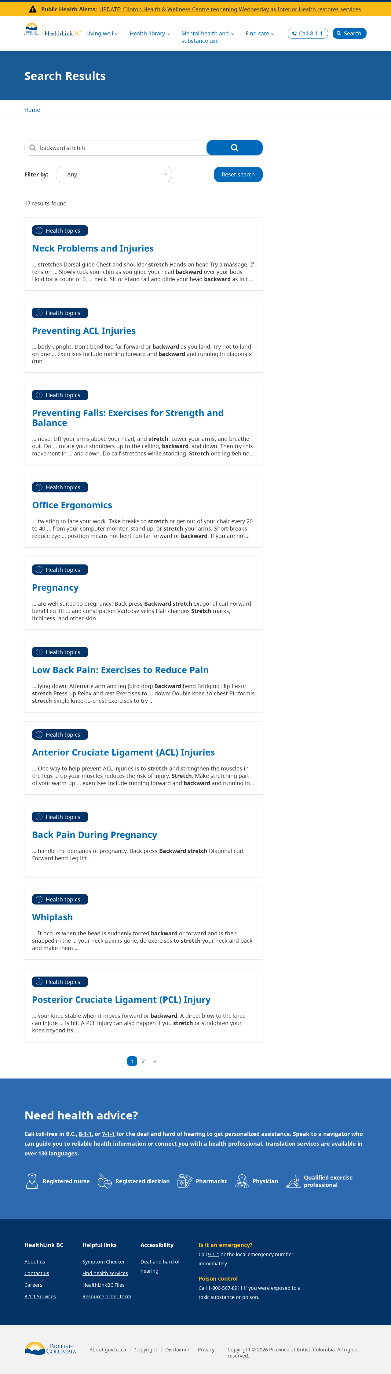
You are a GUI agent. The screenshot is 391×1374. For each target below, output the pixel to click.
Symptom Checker (103, 1261)
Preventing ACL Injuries (84, 330)
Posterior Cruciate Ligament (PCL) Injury (121, 999)
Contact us (36, 1273)
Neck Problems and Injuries (93, 248)
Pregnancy (55, 587)
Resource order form (106, 1296)
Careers (33, 1285)
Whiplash (52, 917)
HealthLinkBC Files (103, 1285)
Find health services (105, 1273)
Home (32, 109)
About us (34, 1261)
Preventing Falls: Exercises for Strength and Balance (128, 417)
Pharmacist (211, 1181)
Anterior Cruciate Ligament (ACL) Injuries (123, 752)
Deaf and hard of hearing (160, 1266)
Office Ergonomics (72, 505)
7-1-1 (108, 1133)
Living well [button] (99, 33)
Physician (265, 1181)
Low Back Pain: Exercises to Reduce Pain (120, 670)
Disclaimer (177, 1350)
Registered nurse (66, 1181)
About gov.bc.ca (108, 1350)
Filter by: (36, 174)
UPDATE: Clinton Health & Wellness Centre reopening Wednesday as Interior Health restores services (230, 9)
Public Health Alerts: (69, 9)
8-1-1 (311, 33)
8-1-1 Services (40, 1296)
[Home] (52, 28)
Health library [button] (147, 33)
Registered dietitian (142, 1181)
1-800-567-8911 (225, 1288)
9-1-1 (213, 1254)
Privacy (206, 1350)
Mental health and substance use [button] (205, 37)
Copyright (145, 1350)
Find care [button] (257, 33)
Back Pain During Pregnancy (94, 834)
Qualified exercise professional (328, 1181)
